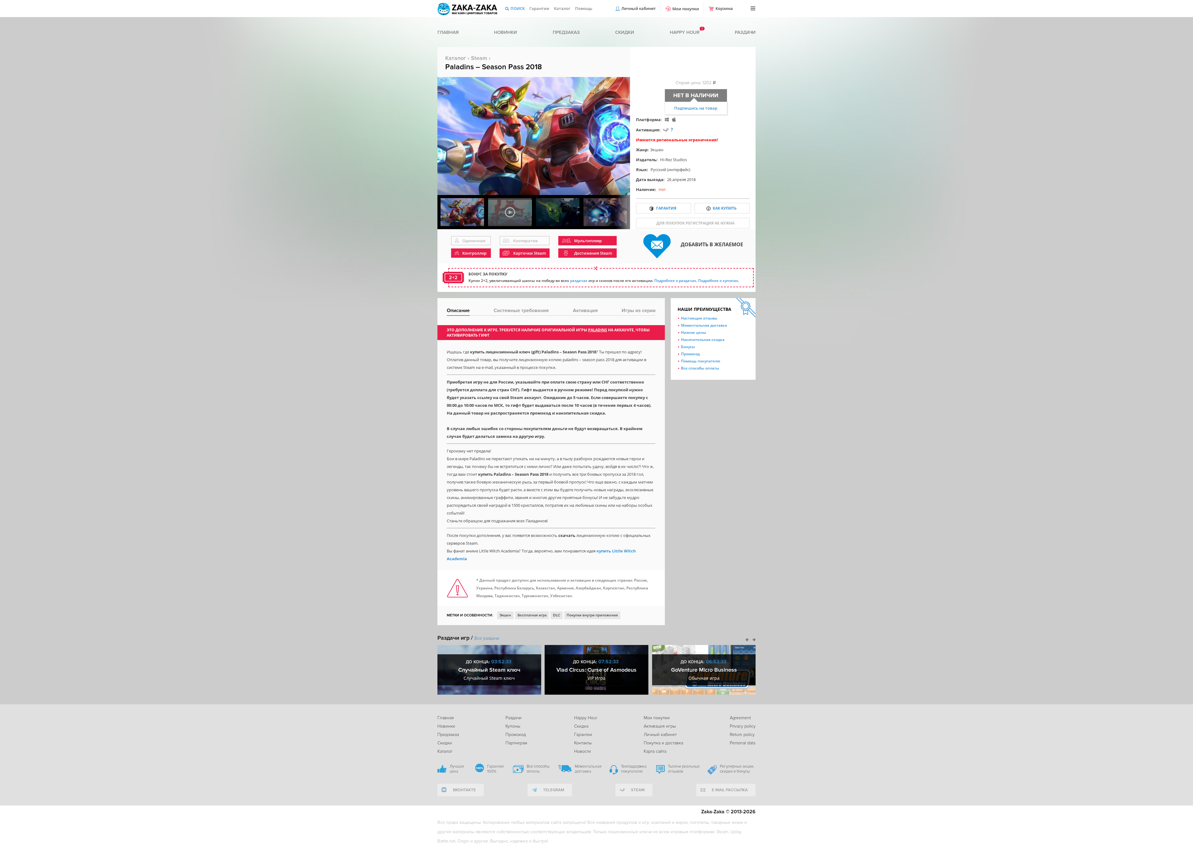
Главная (448, 32)
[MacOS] (674, 119)
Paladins (597, 330)
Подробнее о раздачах (675, 280)
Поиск (517, 8)
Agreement (740, 717)
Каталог (562, 8)
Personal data (742, 743)
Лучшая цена (457, 769)
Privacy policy (743, 726)
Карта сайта (655, 751)
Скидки (624, 32)
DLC (556, 615)
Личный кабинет (638, 8)
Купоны (512, 726)
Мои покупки (685, 8)
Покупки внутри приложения (592, 615)
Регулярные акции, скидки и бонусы (737, 769)
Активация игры (660, 726)
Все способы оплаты (700, 368)
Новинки (505, 32)
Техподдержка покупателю (634, 769)
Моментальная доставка (704, 325)
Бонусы (688, 346)
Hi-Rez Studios (673, 159)
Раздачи (745, 32)
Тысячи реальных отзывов (684, 769)
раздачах (578, 280)
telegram (553, 790)
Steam (479, 58)
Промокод (690, 353)
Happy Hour (585, 717)
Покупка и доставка (663, 743)
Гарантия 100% (495, 769)
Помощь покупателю (700, 361)
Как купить (725, 208)
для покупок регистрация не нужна (695, 223)
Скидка (581, 726)
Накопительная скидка (702, 339)
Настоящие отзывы (699, 318)
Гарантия (666, 208)
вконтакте (464, 790)
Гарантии (539, 8)
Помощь (583, 8)
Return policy (742, 734)
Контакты (583, 743)
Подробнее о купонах (718, 280)
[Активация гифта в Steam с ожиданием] (666, 129)
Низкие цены (693, 332)
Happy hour (684, 32)
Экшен (656, 149)
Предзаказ (566, 32)
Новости (582, 751)
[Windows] (667, 119)
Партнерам (516, 743)
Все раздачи (486, 638)
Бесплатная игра (532, 615)
